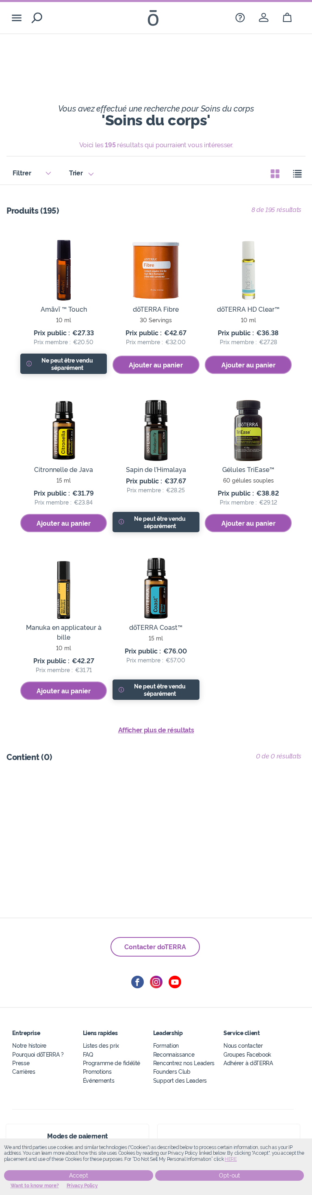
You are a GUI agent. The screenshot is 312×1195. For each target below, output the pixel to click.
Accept (78, 1175)
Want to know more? (35, 1185)
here (231, 1159)
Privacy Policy (82, 1185)
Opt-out (229, 1175)
